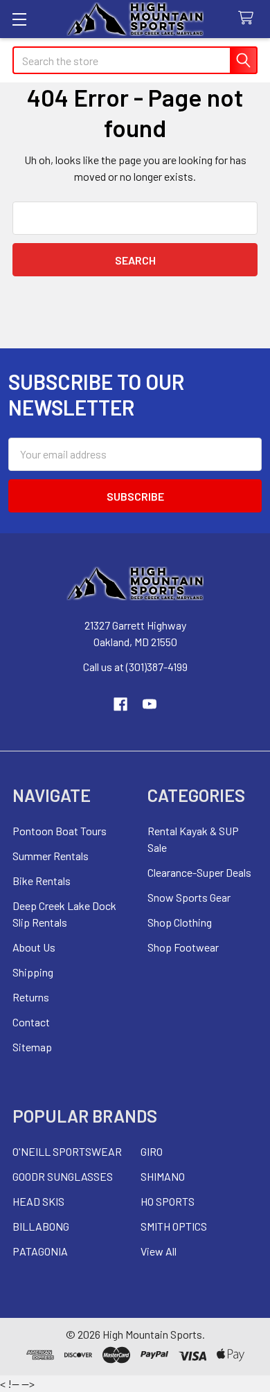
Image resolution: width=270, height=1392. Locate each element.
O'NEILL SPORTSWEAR (67, 1151)
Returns (30, 996)
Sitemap (32, 1046)
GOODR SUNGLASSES (62, 1176)
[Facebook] (120, 704)
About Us (33, 947)
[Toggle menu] (19, 19)
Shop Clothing (179, 922)
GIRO (152, 1151)
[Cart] (249, 18)
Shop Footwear (183, 947)
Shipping (32, 972)
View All (159, 1251)
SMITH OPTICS (174, 1226)
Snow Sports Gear (189, 897)
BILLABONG (40, 1226)
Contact (31, 1021)
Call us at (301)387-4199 (135, 666)
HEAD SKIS (38, 1201)
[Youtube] (149, 704)
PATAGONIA (40, 1251)
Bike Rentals (41, 880)
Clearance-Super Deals (199, 872)
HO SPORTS (168, 1201)
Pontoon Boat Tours (59, 830)
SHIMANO (163, 1176)
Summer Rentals (50, 855)
